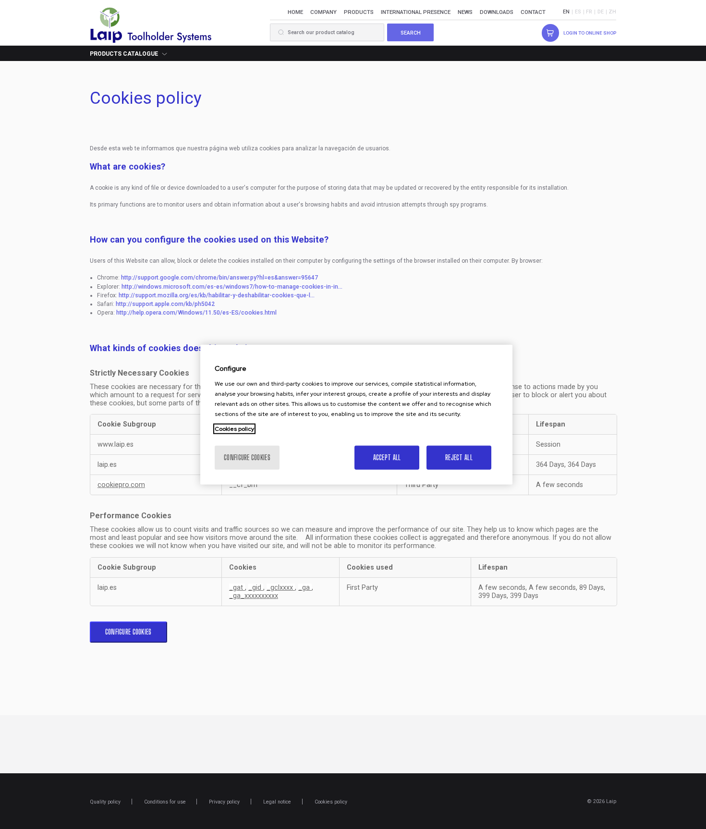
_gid (255, 588)
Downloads (496, 12)
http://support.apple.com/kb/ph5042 (165, 304)
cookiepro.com (121, 485)
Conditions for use (165, 802)
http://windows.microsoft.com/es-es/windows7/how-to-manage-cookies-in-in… (232, 286)
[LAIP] (151, 24)
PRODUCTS (359, 12)
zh (612, 12)
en (566, 12)
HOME (295, 12)
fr (589, 12)
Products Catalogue (124, 53)
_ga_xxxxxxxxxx (253, 596)
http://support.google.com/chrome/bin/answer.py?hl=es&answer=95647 (219, 277)
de (600, 12)
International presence (415, 12)
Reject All (459, 457)
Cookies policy (331, 802)
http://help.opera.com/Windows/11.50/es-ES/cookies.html (196, 312)
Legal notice (277, 802)
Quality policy (105, 802)
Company (323, 12)
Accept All (387, 457)
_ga (305, 588)
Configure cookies (128, 632)
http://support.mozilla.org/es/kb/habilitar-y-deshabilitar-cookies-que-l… (217, 295)
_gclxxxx (281, 588)
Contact (533, 12)
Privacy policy (224, 802)
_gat (237, 588)
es (578, 12)
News (465, 12)
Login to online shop (589, 33)
